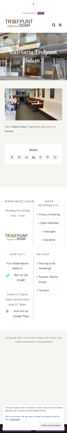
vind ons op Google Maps (21, 314)
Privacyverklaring (44, 342)
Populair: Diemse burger (48, 279)
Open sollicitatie (49, 223)
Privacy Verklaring (49, 214)
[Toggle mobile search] (53, 25)
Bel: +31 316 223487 (21, 278)
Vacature (44, 290)
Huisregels (50, 231)
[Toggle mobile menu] (60, 25)
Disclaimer (50, 240)
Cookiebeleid (14, 419)
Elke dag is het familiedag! (47, 266)
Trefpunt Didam (19, 127)
